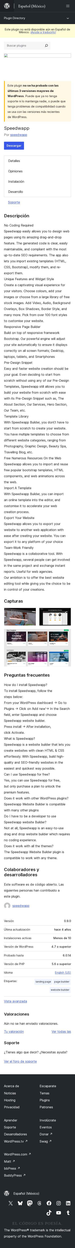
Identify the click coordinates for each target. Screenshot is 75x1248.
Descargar (14, 145)
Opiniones (15, 171)
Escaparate (48, 1086)
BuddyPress (15, 1175)
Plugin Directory (14, 18)
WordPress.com (17, 1154)
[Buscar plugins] (46, 46)
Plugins (45, 1100)
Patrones (46, 1107)
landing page (43, 981)
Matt (9, 1161)
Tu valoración (14, 1031)
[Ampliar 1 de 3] (31, 613)
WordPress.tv (16, 1141)
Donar (46, 1134)
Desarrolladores (15, 1134)
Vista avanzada (15, 1001)
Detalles (14, 161)
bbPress (12, 1168)
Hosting (9, 1100)
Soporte (14, 202)
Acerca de (11, 1086)
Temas (44, 1093)
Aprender (10, 1120)
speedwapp (18, 135)
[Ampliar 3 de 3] (66, 634)
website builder (60, 989)
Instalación (16, 181)
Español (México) (26, 1193)
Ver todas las (61, 1031)
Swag (46, 1141)
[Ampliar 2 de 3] (66, 613)
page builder (61, 981)
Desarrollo (15, 192)
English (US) (63, 972)
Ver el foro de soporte (20, 1061)
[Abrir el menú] (68, 6)
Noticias (10, 1093)
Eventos (46, 1127)
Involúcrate (48, 1120)
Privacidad (12, 1107)
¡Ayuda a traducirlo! (43, 32)
